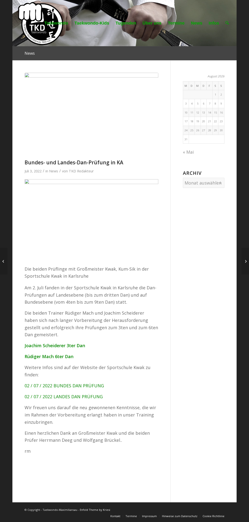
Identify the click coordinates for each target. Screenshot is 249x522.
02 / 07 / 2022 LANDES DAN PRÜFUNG (64, 396)
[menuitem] (56, 23)
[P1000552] (91, 115)
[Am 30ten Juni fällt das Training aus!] (4, 261)
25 (191, 130)
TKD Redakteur (81, 170)
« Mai (188, 152)
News (30, 53)
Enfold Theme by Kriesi (95, 510)
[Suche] (227, 23)
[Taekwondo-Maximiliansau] (40, 23)
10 (186, 112)
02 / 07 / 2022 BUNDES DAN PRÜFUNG (64, 386)
